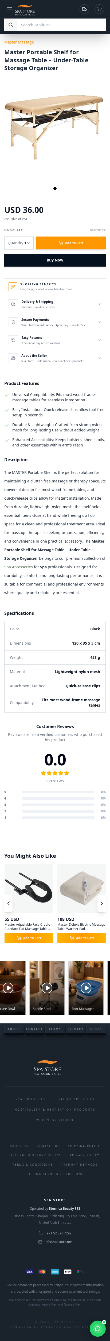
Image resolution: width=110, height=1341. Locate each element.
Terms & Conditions (33, 1164)
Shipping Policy (84, 1146)
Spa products (30, 1099)
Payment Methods (80, 1164)
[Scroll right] (101, 903)
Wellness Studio (55, 1120)
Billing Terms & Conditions (55, 1174)
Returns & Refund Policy (35, 1155)
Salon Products (76, 1099)
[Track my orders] (84, 9)
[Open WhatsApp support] (98, 1329)
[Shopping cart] (99, 9)
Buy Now (55, 260)
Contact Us (48, 1146)
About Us (19, 1146)
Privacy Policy (85, 1155)
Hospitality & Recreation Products (55, 1109)
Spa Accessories (18, 566)
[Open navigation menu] (9, 9)
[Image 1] (55, 188)
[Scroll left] (8, 903)
